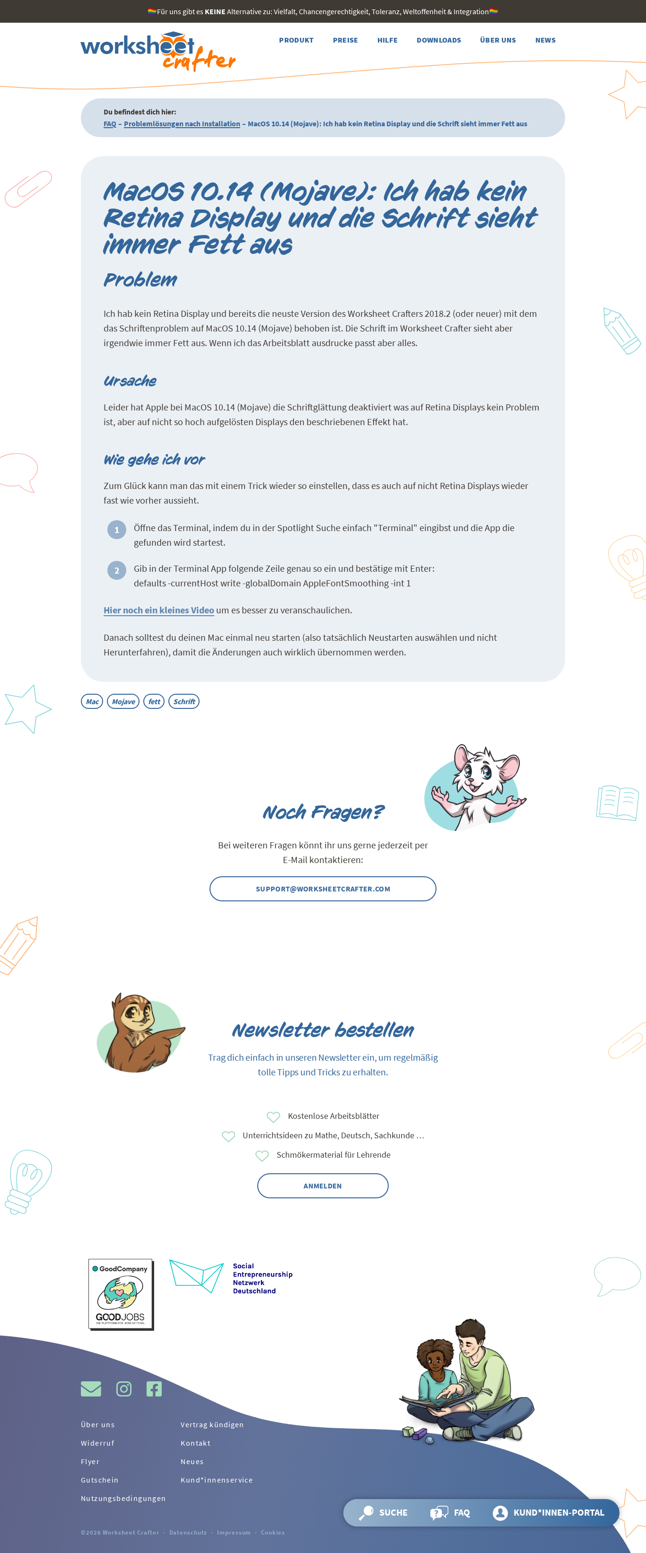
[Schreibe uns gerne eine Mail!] (91, 1388)
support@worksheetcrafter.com (323, 888)
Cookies (273, 1532)
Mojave (123, 701)
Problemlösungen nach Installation (182, 123)
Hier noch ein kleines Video (159, 610)
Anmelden (323, 1185)
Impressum (234, 1532)
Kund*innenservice (217, 1479)
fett (154, 701)
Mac (92, 701)
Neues (192, 1461)
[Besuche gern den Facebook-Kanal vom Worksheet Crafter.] (154, 1388)
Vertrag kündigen (212, 1424)
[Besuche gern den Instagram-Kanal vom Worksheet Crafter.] (123, 1388)
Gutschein (100, 1479)
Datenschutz (188, 1532)
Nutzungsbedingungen (123, 1498)
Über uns (98, 1424)
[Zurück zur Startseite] (156, 52)
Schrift (184, 701)
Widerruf (97, 1443)
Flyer (90, 1461)
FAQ (110, 123)
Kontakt (195, 1443)
